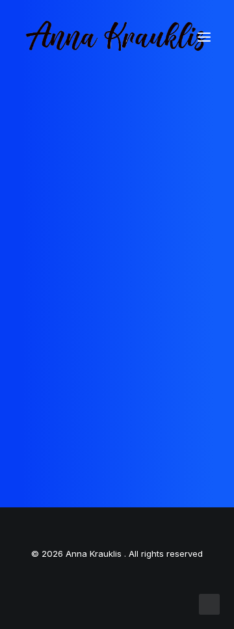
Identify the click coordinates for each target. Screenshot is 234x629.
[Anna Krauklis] (117, 37)
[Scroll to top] (209, 603)
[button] (204, 37)
